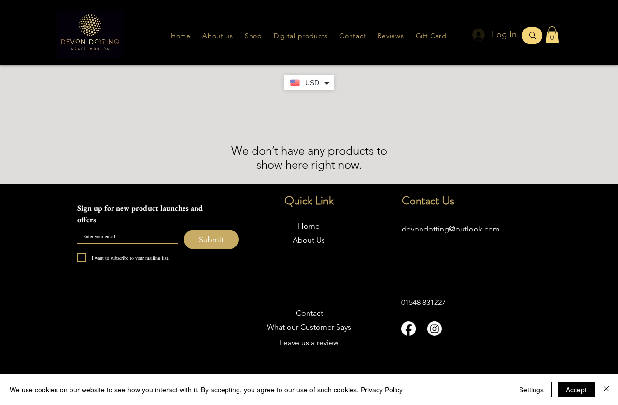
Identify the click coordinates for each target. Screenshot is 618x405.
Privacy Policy (382, 389)
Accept (576, 389)
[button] (390, 36)
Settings (531, 389)
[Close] (606, 389)
